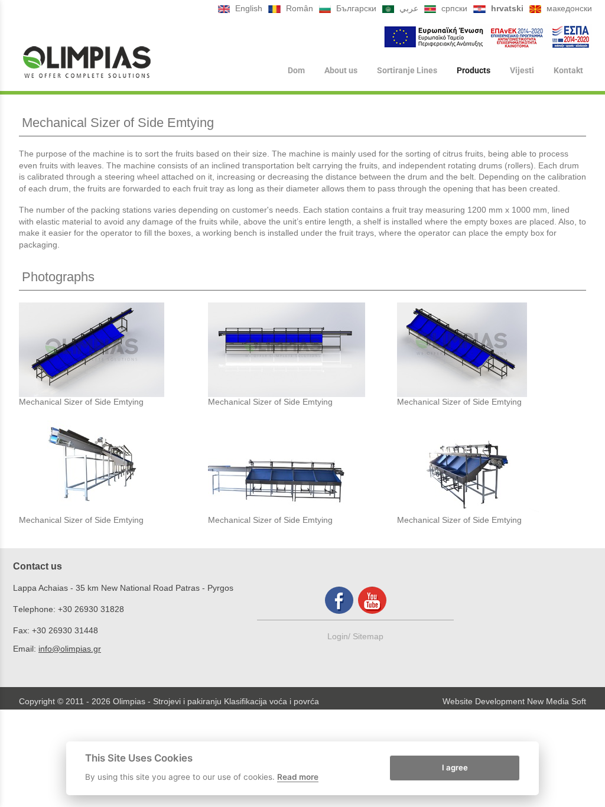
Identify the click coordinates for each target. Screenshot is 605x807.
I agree (455, 767)
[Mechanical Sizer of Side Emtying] (113, 349)
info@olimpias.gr (69, 648)
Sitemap (368, 636)
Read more (297, 777)
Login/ (340, 636)
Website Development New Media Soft (514, 701)
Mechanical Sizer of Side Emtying (81, 401)
